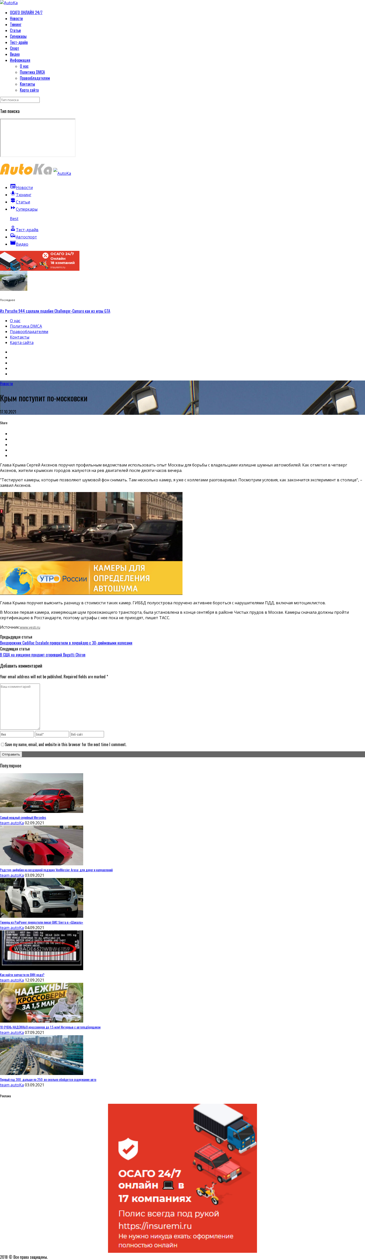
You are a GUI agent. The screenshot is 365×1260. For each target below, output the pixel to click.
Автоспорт (23, 237)
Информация (20, 60)
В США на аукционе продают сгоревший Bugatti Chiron (42, 655)
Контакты (27, 84)
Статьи (15, 30)
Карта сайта (29, 90)
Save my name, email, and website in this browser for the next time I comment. (65, 744)
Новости (16, 18)
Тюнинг (15, 24)
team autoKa (12, 823)
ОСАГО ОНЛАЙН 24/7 (26, 12)
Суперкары (18, 36)
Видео (15, 54)
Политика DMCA (32, 72)
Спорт (14, 48)
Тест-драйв (19, 42)
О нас (24, 66)
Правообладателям (35, 78)
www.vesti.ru (30, 627)
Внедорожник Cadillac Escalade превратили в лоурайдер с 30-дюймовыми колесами (66, 643)
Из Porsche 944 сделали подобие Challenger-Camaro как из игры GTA (55, 311)
